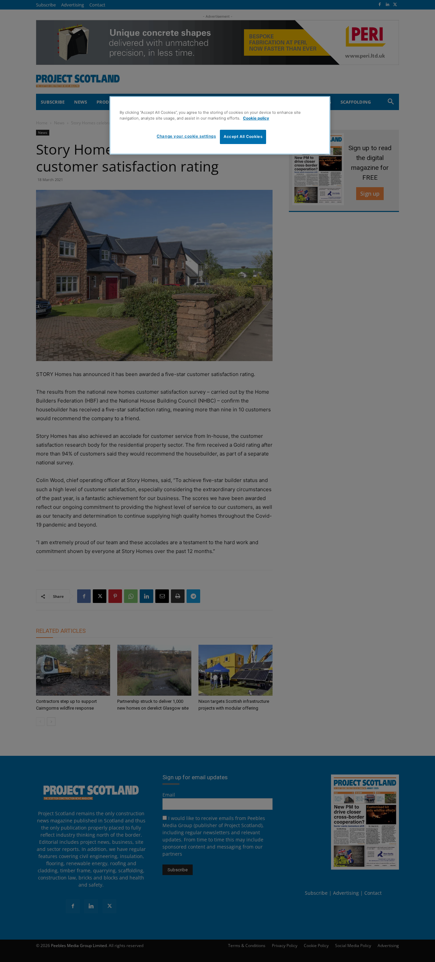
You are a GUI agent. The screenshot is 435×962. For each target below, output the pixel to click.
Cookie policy (256, 118)
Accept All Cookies (243, 136)
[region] (219, 125)
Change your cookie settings (186, 136)
